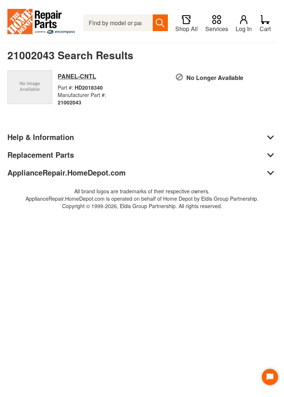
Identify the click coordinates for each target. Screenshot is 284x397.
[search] (160, 22)
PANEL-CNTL (77, 76)
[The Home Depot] (41, 23)
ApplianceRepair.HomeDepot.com (66, 172)
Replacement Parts (40, 154)
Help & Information (40, 136)
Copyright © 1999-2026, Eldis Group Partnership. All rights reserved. (142, 206)
